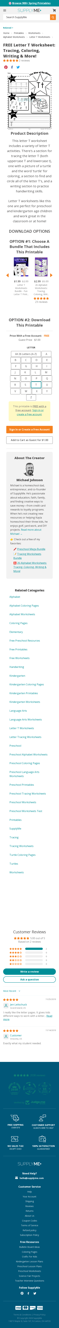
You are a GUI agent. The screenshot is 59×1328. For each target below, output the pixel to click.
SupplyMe (15, 828)
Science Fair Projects (29, 1275)
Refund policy (29, 1230)
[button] (11, 60)
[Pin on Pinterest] (6, 67)
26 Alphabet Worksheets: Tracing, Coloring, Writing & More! (30, 567)
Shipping (29, 1201)
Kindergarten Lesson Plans (29, 1261)
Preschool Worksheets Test (25, 811)
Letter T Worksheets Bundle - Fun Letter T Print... (21, 289)
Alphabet (14, 597)
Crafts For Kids (29, 1256)
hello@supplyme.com (32, 1178)
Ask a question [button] (29, 979)
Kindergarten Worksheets (24, 702)
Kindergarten (17, 675)
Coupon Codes (29, 1220)
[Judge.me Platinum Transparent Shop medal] (29, 1088)
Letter (31, 347)
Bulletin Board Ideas (29, 1246)
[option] (19, 276)
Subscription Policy (29, 1234)
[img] (10, 999)
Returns (30, 1210)
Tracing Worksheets (21, 846)
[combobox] (26, 17)
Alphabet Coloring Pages (24, 605)
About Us (29, 1215)
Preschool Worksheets (22, 802)
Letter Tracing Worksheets (25, 737)
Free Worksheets (19, 658)
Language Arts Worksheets (25, 719)
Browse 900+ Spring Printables (31, 3)
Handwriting (16, 667)
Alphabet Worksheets (14, 36)
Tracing (14, 837)
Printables (19, 33)
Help (29, 1191)
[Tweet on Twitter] (18, 67)
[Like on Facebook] (12, 67)
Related (7, 27)
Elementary (16, 632)
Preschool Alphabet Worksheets (28, 754)
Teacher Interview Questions (29, 1280)
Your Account (29, 1196)
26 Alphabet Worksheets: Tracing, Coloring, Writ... (41, 289)
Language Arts (18, 710)
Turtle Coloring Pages (22, 855)
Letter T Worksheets (39, 36)
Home (6, 33)
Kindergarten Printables (23, 693)
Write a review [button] (29, 971)
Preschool (15, 745)
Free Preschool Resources (24, 640)
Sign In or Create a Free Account (29, 429)
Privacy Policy (39, 1314)
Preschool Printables (21, 784)
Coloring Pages (18, 623)
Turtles (13, 863)
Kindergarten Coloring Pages (26, 684)
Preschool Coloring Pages (24, 763)
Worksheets (34, 33)
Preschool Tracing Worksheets (27, 793)
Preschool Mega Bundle (31, 549)
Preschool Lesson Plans (29, 1266)
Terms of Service (29, 1225)
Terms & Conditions (22, 1314)
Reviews (29, 1206)
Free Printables (18, 649)
